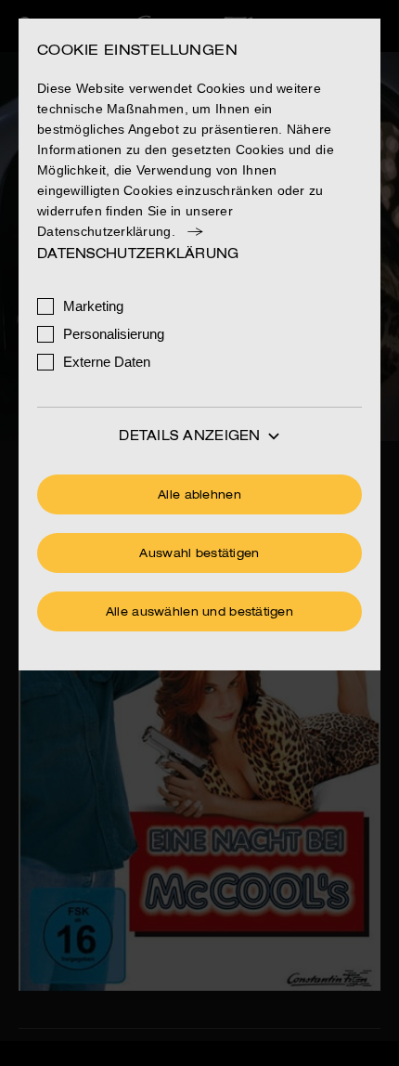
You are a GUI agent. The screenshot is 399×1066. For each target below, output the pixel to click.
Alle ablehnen (199, 495)
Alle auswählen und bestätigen (199, 612)
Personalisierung (113, 334)
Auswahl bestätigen (199, 554)
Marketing (93, 306)
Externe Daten (106, 362)
